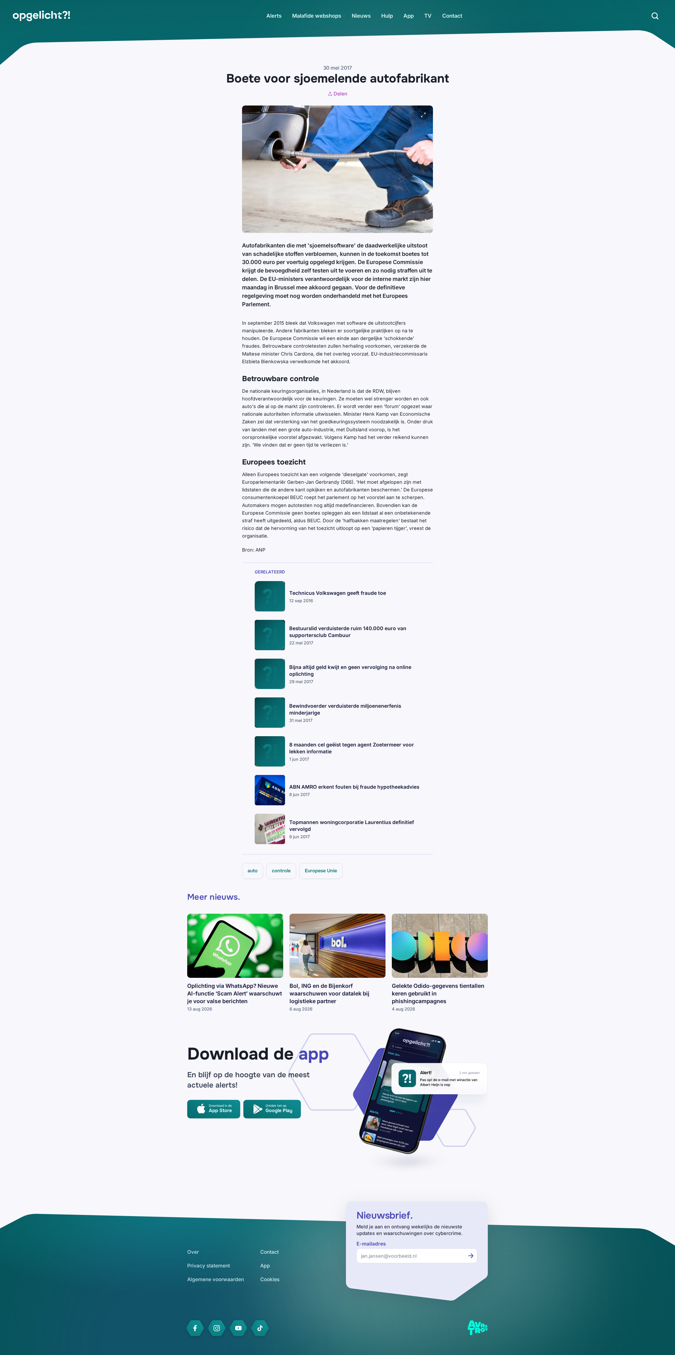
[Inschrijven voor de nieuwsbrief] (471, 1256)
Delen (340, 94)
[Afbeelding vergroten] (423, 115)
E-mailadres (371, 1244)
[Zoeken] (655, 15)
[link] (41, 16)
